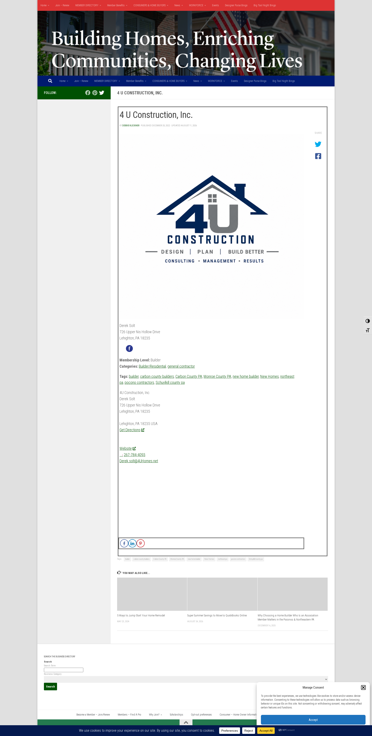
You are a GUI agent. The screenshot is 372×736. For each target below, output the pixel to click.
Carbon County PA (188, 376)
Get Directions (129, 430)
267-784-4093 (134, 454)
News (177, 5)
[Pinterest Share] (140, 543)
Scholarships (176, 714)
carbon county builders (157, 376)
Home (43, 5)
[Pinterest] (94, 92)
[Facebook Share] (124, 543)
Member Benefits (116, 5)
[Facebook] (87, 92)
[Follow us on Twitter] (101, 92)
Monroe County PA (217, 376)
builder (134, 376)
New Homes (269, 376)
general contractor (181, 366)
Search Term (50, 665)
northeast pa (222, 559)
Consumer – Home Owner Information (239, 714)
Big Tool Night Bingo (265, 5)
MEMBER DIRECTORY (86, 5)
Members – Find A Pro (129, 714)
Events (215, 5)
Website (125, 448)
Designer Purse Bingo (236, 5)
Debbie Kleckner (130, 125)
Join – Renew (62, 5)
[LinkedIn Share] (132, 543)
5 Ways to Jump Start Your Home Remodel (141, 615)
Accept (313, 720)
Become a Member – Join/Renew (93, 714)
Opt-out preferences (201, 714)
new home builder (246, 376)
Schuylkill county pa (170, 382)
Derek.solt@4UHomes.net (138, 461)
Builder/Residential (152, 366)
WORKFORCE (196, 5)
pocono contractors (139, 382)
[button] (363, 687)
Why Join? (154, 714)
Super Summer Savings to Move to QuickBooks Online (217, 615)
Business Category (53, 674)
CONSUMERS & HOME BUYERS (149, 5)
